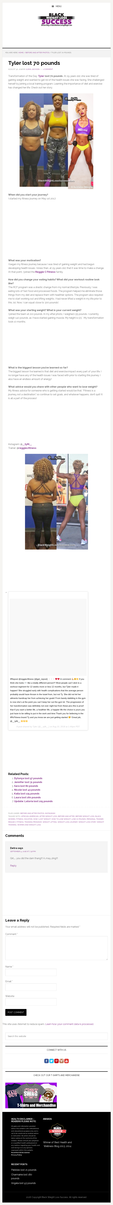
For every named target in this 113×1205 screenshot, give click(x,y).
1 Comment (48, 69)
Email (9, 981)
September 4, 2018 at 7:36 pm (23, 851)
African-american (30, 816)
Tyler (41, 76)
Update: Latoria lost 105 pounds (33, 801)
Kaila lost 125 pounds (26, 793)
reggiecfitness (27, 448)
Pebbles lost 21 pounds (23, 1169)
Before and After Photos (32, 813)
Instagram (50, 813)
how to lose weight (61, 819)
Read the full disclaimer (20, 1152)
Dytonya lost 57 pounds (28, 778)
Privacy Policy (16, 1155)
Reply (13, 865)
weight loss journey (68, 822)
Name (9, 966)
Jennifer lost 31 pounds (28, 782)
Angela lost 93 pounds (23, 1183)
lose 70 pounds (79, 819)
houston (28, 819)
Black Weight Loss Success (56, 19)
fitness (19, 819)
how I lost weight (42, 819)
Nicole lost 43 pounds (27, 789)
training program (33, 822)
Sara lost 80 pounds (26, 786)
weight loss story (87, 822)
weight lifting (50, 822)
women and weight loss (29, 825)
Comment (11, 934)
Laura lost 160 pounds (27, 797)
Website (9, 996)
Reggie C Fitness (45, 272)
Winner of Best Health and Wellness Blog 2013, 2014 (57, 1144)
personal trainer (95, 819)
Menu (59, 6)
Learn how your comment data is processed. (69, 1024)
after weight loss (48, 816)
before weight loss (84, 816)
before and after (66, 816)
